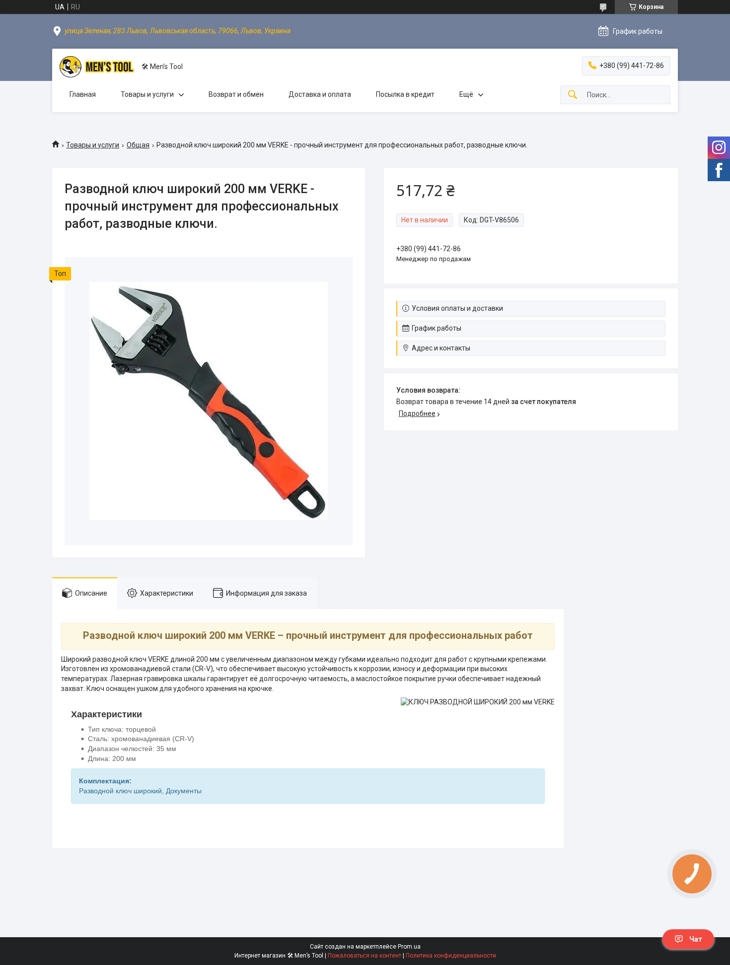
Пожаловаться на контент (364, 955)
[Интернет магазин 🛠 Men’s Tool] (97, 66)
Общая (138, 145)
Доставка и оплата (320, 94)
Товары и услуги (147, 94)
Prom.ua (409, 946)
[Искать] (573, 95)
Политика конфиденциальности (451, 955)
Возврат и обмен (236, 94)
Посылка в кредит (405, 94)
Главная (83, 94)
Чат (695, 939)
